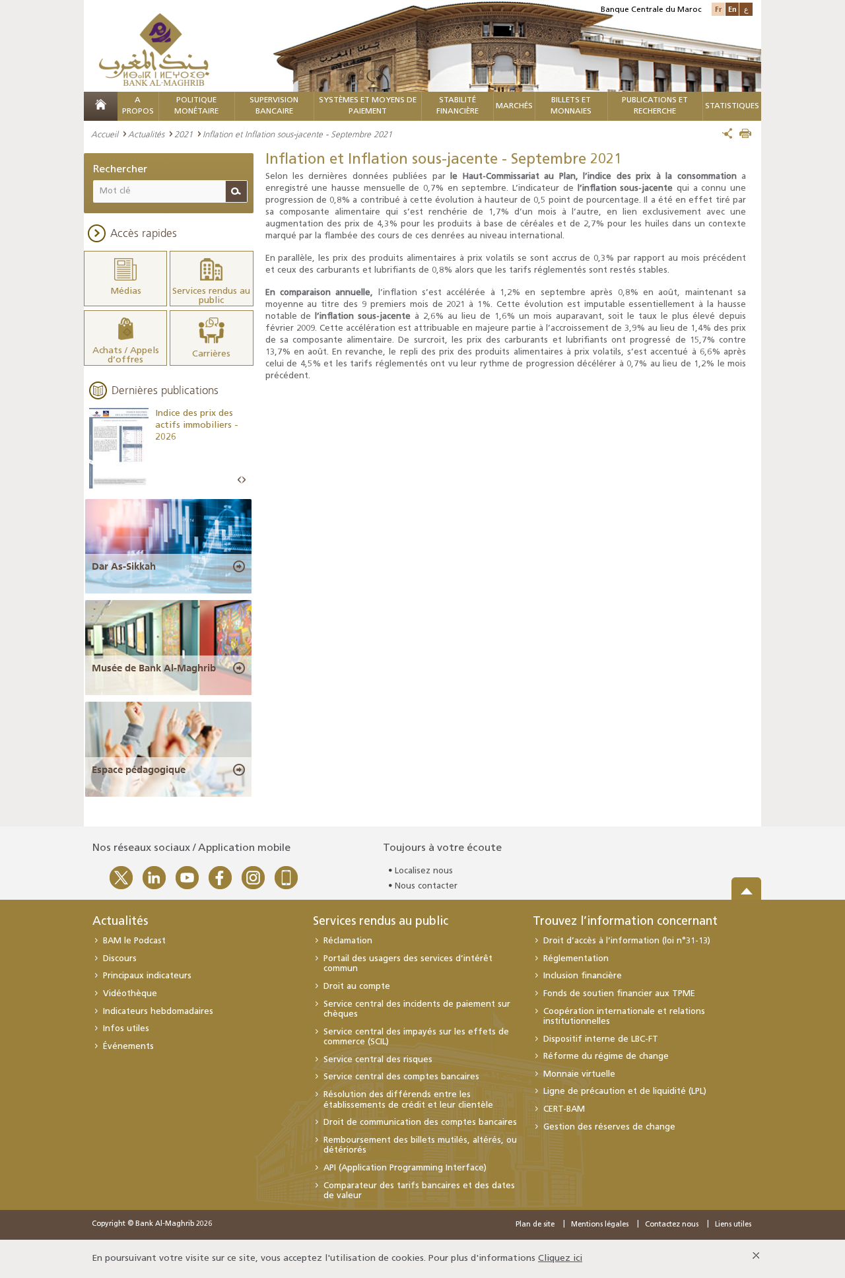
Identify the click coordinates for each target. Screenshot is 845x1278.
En (732, 9)
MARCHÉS (514, 106)
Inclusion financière (582, 976)
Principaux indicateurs (147, 976)
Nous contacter (426, 886)
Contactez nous (671, 1224)
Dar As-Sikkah (124, 566)
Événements (128, 1046)
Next (244, 480)
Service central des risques (377, 1060)
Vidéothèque (130, 994)
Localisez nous (424, 871)
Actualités (146, 134)
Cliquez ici (560, 1258)
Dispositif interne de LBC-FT (600, 1039)
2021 (183, 134)
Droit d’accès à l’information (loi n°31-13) (626, 941)
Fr (718, 9)
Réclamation (347, 941)
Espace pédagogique (139, 770)
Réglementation (576, 959)
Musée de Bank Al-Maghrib (154, 668)
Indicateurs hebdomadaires (158, 1011)
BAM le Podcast (134, 941)
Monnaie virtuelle (579, 1074)
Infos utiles (126, 1029)
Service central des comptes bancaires (401, 1077)
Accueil (104, 134)
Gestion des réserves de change (609, 1127)
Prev (240, 480)
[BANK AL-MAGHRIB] (154, 49)
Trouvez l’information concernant (625, 922)
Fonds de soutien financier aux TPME (619, 994)
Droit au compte (356, 986)
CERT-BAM (564, 1109)
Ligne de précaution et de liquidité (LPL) (624, 1091)
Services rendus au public (380, 922)
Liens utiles (733, 1224)
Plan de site (535, 1224)
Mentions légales (599, 1224)
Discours (120, 959)
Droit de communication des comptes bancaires (420, 1122)
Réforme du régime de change (606, 1056)
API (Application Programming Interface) (405, 1168)
